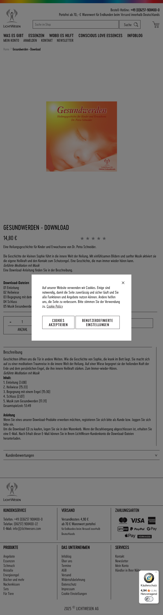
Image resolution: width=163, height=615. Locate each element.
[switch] (149, 598)
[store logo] (16, 18)
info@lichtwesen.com (27, 528)
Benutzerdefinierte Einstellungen (97, 322)
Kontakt (47, 40)
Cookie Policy (55, 306)
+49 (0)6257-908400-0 (145, 9)
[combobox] (76, 24)
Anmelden (30, 40)
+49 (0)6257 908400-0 (28, 519)
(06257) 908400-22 (26, 523)
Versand (125, 14)
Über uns (67, 560)
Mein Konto (11, 40)
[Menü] (156, 573)
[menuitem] (13, 35)
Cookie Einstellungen (74, 593)
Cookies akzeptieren (58, 322)
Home (6, 49)
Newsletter (65, 40)
